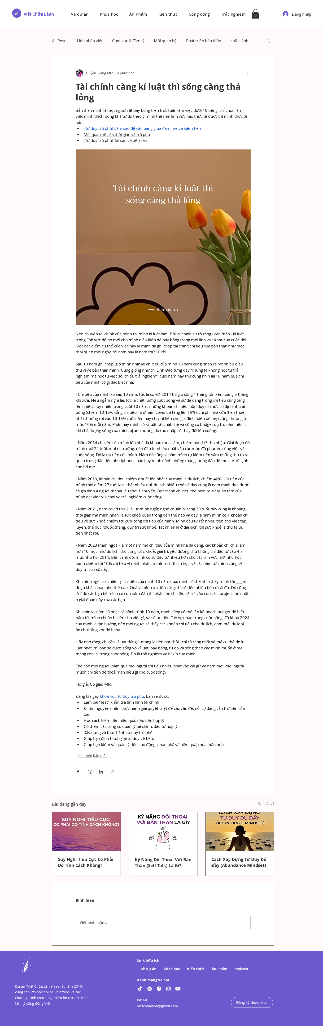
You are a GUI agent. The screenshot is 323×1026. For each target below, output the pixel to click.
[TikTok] (140, 989)
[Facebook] (159, 989)
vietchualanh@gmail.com (157, 1006)
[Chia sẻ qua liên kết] (112, 772)
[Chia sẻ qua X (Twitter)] (89, 772)
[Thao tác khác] (248, 73)
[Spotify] (150, 989)
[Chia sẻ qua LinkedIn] (101, 772)
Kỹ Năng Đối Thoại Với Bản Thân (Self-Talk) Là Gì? (163, 862)
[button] (109, 14)
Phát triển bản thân (203, 40)
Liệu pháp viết (90, 40)
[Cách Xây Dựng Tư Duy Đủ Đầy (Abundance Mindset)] (240, 831)
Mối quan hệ (165, 40)
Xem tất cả (266, 803)
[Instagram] (168, 989)
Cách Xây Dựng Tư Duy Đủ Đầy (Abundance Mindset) (238, 862)
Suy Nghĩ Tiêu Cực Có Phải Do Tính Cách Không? (85, 862)
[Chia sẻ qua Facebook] (78, 772)
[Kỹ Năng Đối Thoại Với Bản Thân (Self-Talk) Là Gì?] (163, 831)
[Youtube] (178, 989)
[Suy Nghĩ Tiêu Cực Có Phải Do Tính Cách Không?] (86, 831)
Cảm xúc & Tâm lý (128, 40)
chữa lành (239, 40)
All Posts (59, 40)
